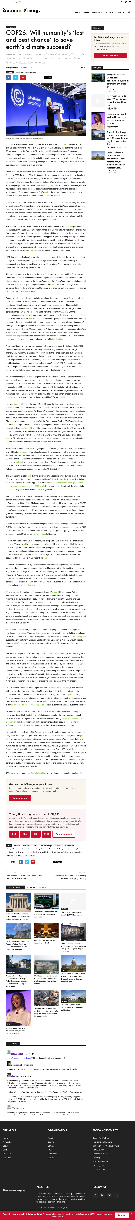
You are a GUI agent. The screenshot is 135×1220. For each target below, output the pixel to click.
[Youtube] (130, 2)
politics (18, 855)
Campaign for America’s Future (106, 1146)
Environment (11, 27)
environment (69, 846)
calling (19, 462)
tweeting (22, 633)
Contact (51, 1157)
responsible (57, 305)
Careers (51, 1146)
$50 (35, 834)
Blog (5, 1150)
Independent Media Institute (26, 72)
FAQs (50, 1150)
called (47, 192)
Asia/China (27, 846)
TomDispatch (98, 1150)
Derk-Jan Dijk (112, 108)
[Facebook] (117, 2)
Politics (9, 910)
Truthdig (96, 1157)
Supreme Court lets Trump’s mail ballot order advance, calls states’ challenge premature (18, 916)
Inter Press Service (100, 1161)
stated (26, 585)
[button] (129, 12)
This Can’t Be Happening (103, 1142)
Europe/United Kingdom (58, 849)
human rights (74, 849)
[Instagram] (121, 2)
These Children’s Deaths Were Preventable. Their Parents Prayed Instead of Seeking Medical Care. (116, 160)
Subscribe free (20, 798)
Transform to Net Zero (59, 688)
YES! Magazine (99, 1165)
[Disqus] (46, 1082)
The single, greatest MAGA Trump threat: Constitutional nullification (72, 1007)
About (50, 1138)
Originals (97, 12)
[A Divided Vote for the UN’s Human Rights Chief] (46, 930)
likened (62, 257)
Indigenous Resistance (15, 852)
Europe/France (27, 849)
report (45, 349)
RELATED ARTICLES (16, 887)
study (16, 404)
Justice (36, 908)
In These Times (99, 1169)
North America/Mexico (41, 852)
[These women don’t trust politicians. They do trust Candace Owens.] (18, 1008)
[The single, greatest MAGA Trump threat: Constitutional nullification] (73, 996)
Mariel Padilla (112, 126)
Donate (109, 12)
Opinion (10, 855)
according (41, 534)
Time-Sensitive (29, 855)
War (35, 937)
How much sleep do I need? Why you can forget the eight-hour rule (117, 100)
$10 (14, 834)
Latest (86, 12)
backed (16, 527)
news (28, 852)
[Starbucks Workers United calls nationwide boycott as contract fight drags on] (46, 901)
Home (5, 1138)
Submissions (53, 1153)
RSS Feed (7, 1157)
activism (17, 846)
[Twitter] (126, 2)
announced (25, 452)
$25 (25, 834)
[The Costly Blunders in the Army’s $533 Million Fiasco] (73, 901)
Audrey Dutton (112, 171)
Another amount (64, 834)
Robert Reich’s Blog (101, 1138)
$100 (46, 834)
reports (69, 694)
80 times (38, 455)
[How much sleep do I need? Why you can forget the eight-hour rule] (98, 100)
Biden (35, 846)
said (56, 202)
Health (64, 970)
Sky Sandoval (112, 90)
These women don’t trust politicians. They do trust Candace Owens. (15, 1030)
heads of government (49, 185)
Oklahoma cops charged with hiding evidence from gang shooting (71, 877)
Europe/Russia (41, 849)
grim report (68, 226)
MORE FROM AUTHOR (36, 887)
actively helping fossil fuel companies (28, 705)
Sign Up (120, 12)
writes (54, 592)
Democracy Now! (100, 1153)
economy (58, 846)
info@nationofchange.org (57, 1207)
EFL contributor (63, 735)
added (28, 428)
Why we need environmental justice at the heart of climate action (24, 877)
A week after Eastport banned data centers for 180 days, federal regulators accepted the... (117, 138)
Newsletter (7, 1142)
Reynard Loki (13, 67)
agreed (35, 500)
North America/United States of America (66, 852)
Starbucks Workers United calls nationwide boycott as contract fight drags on (46, 914)
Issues (75, 12)
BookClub (7, 1153)
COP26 (64, 144)
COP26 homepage (77, 636)
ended (20, 315)
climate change (46, 846)
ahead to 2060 (57, 339)
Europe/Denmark (13, 849)
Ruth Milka (111, 147)
